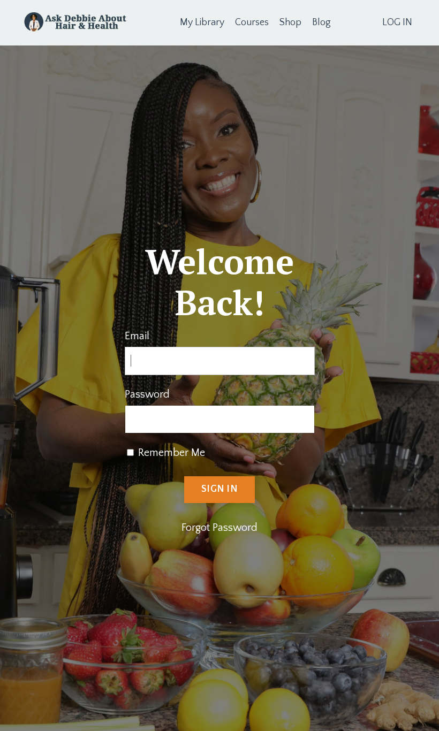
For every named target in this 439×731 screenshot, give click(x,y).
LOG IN (397, 22)
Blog (321, 22)
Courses (252, 22)
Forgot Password (219, 528)
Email (137, 336)
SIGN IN (219, 489)
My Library (202, 22)
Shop (290, 22)
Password (147, 394)
